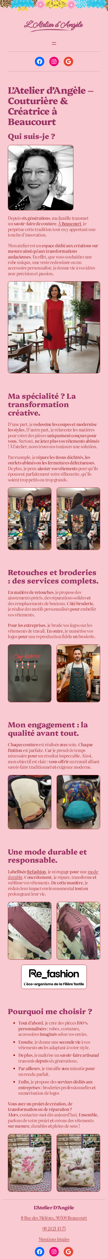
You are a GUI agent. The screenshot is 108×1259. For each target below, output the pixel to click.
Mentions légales (54, 1239)
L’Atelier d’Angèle (54, 1207)
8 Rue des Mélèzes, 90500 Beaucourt (54, 1218)
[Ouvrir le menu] (54, 43)
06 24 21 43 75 (54, 1228)
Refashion (36, 871)
